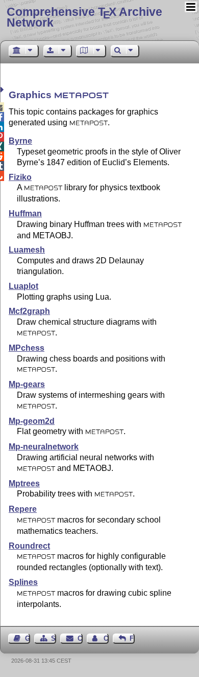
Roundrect (29, 545)
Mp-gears (27, 384)
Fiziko (20, 177)
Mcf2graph (29, 311)
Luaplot (23, 286)
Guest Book (27, 638)
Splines (23, 582)
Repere (23, 509)
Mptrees (24, 483)
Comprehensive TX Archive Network (84, 17)
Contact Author (106, 638)
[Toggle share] (3, 90)
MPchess (26, 348)
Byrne (20, 141)
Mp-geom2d (32, 421)
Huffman (25, 213)
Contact (80, 638)
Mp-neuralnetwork (44, 446)
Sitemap (53, 638)
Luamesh (27, 249)
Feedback (132, 638)
